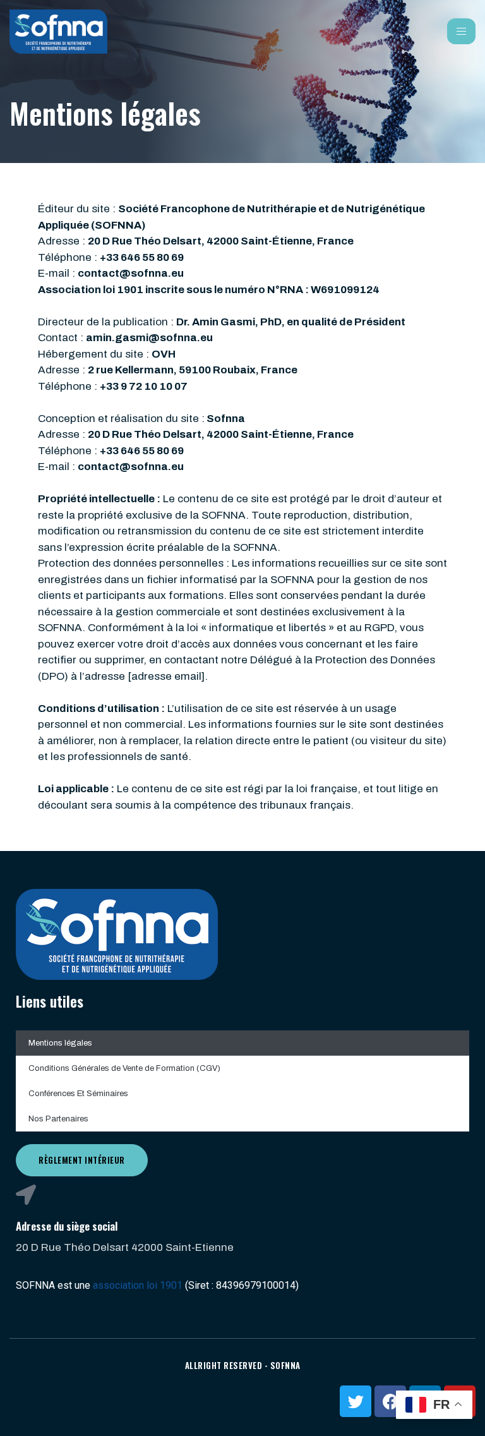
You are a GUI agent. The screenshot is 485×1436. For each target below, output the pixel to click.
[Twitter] (355, 1401)
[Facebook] (390, 1401)
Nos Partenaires (58, 1118)
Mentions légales (60, 1043)
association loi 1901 (138, 1285)
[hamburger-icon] (461, 31)
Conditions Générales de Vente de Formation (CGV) (124, 1068)
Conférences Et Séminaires (78, 1093)
